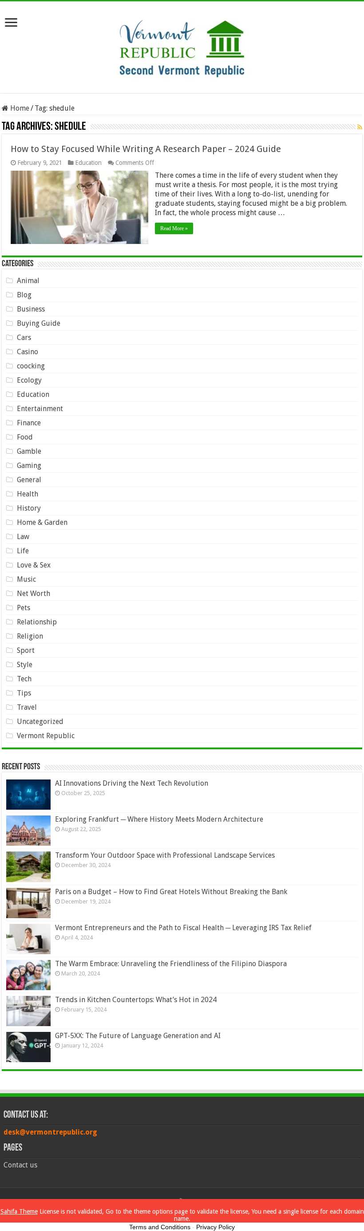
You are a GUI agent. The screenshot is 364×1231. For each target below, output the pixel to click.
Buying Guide (38, 323)
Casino (27, 352)
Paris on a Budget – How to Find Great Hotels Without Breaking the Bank (171, 891)
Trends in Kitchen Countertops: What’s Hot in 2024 (136, 999)
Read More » (174, 228)
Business (31, 309)
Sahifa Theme (19, 1211)
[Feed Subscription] (359, 127)
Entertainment (40, 408)
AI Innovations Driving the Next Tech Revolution (131, 783)
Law (23, 536)
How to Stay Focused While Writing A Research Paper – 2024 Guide (146, 149)
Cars (24, 337)
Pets (23, 608)
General (29, 480)
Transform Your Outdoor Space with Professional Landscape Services (165, 855)
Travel (27, 707)
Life (23, 551)
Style (24, 664)
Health (27, 494)
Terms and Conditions (159, 1227)
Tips (24, 693)
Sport (26, 650)
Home (18, 108)
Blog (24, 295)
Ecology (29, 380)
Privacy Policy (215, 1227)
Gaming (29, 465)
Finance (29, 423)
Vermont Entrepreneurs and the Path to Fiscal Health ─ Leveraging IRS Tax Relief (183, 927)
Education (88, 162)
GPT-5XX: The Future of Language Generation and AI (138, 1035)
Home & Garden (42, 522)
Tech (24, 679)
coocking (31, 366)
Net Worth (33, 593)
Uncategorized (40, 721)
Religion (30, 636)
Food (25, 437)
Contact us (20, 1165)
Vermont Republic (46, 735)
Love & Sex (34, 565)
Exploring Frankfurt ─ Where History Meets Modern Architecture (159, 819)
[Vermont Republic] (182, 45)
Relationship (37, 622)
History (29, 508)
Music (26, 579)
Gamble (29, 451)
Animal (28, 280)
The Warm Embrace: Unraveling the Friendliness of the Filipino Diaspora (171, 963)
